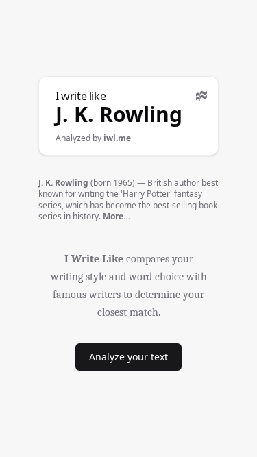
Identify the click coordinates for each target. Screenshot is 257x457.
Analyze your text (128, 356)
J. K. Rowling (119, 114)
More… (116, 216)
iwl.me (117, 138)
